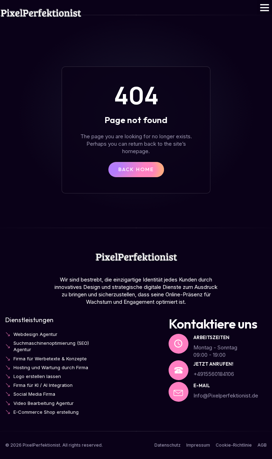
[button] (264, 7)
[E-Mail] (178, 392)
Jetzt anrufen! (213, 364)
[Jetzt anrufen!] (178, 370)
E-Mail (201, 385)
